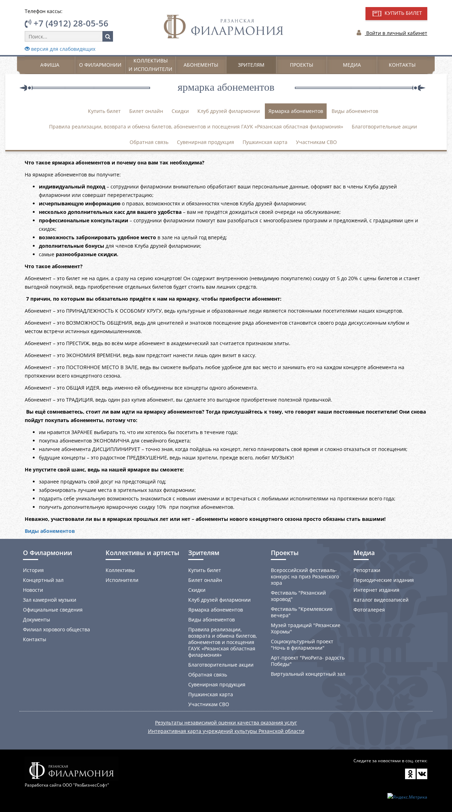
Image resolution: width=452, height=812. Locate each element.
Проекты (301, 64)
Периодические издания (383, 580)
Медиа (352, 64)
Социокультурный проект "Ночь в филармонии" (302, 644)
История (33, 570)
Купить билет (104, 111)
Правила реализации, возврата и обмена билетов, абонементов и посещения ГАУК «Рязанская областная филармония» (196, 126)
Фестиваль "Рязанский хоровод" (298, 595)
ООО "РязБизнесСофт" (86, 785)
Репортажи (366, 570)
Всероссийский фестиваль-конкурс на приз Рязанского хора (305, 576)
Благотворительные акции (384, 126)
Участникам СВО (316, 142)
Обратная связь (149, 142)
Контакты (402, 64)
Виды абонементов (355, 111)
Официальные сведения (53, 609)
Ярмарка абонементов (295, 111)
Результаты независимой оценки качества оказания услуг (226, 722)
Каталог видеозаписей (381, 599)
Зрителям (251, 64)
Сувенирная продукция (205, 142)
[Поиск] (107, 36)
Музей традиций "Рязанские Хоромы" (305, 628)
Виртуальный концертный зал (308, 673)
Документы (36, 619)
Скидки (180, 111)
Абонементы (201, 64)
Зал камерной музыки (49, 599)
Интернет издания (376, 590)
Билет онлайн (146, 111)
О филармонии (100, 64)
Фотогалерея (369, 609)
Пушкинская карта (265, 142)
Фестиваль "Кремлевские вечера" (302, 612)
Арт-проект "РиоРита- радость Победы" (308, 660)
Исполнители (122, 580)
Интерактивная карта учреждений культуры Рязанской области (226, 731)
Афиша (49, 64)
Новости (33, 590)
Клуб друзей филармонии (228, 111)
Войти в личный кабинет (396, 33)
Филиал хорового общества (56, 629)
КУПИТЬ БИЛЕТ (402, 13)
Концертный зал (43, 580)
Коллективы (120, 570)
